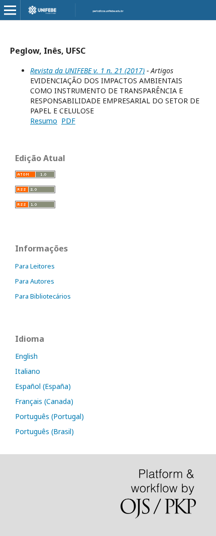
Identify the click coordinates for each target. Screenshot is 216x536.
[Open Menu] (10, 10)
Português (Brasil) (44, 431)
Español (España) (43, 386)
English (26, 356)
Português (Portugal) (49, 416)
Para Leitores (35, 266)
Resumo (43, 120)
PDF (68, 120)
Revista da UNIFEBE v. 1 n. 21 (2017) (87, 70)
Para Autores (34, 281)
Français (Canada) (44, 401)
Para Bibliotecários (43, 296)
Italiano (27, 371)
